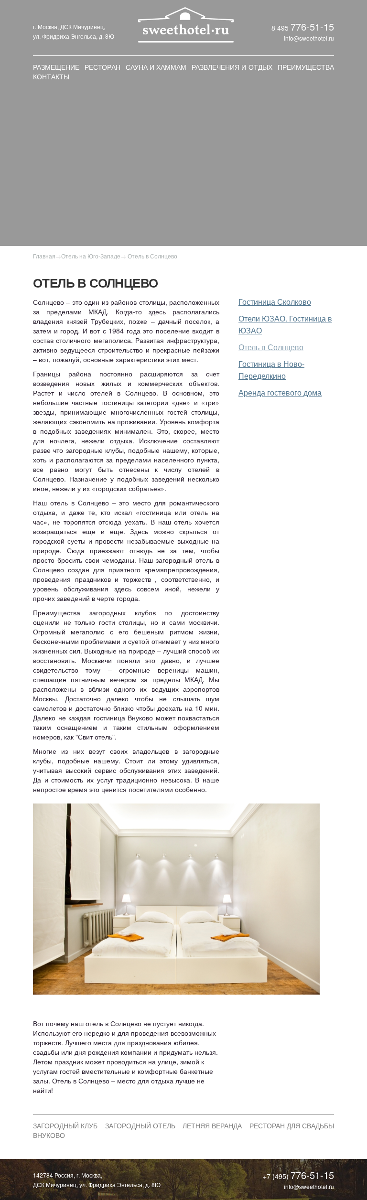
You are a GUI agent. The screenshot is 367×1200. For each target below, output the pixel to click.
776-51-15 (312, 26)
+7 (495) (277, 1176)
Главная (44, 256)
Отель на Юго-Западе (90, 256)
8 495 (281, 27)
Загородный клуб (65, 1125)
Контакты (51, 76)
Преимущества (306, 67)
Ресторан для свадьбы (291, 1125)
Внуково (49, 1135)
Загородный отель (140, 1125)
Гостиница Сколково (274, 301)
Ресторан (102, 67)
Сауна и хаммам (156, 67)
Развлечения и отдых (232, 67)
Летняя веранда (212, 1125)
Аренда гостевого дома (280, 392)
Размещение (56, 67)
